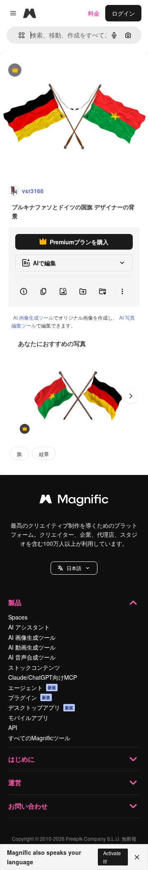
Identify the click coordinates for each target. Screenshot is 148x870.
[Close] (137, 857)
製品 (14, 602)
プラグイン (29, 697)
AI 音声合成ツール (32, 657)
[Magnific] (74, 501)
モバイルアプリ (28, 717)
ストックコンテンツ (34, 667)
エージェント (32, 687)
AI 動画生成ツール (32, 647)
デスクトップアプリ (40, 707)
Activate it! (112, 856)
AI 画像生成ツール (33, 317)
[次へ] (130, 396)
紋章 (44, 453)
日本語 (74, 567)
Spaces (18, 617)
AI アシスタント (29, 627)
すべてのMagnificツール (39, 738)
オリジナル (56, 70)
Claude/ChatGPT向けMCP (42, 677)
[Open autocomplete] (18, 35)
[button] (74, 568)
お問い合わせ (28, 806)
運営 (14, 782)
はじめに (21, 759)
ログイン (123, 13)
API (12, 727)
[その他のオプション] (122, 291)
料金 (93, 13)
